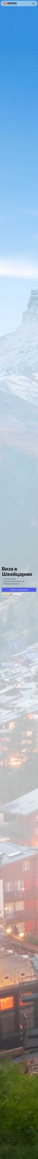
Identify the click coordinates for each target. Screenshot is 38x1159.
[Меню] (33, 3)
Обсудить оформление (19, 590)
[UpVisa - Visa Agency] (9, 3)
